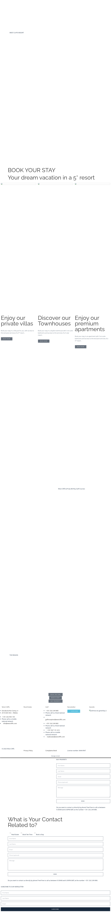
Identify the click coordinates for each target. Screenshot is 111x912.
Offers (31, 53)
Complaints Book (51, 751)
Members (32, 51)
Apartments (33, 26)
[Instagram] (30, 712)
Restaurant (32, 64)
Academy (32, 49)
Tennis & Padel (33, 15)
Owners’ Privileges (35, 33)
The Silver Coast (34, 6)
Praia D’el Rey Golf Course (37, 44)
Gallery (31, 11)
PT (29, 68)
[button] (55, 73)
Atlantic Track (33, 13)
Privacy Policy (28, 751)
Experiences (33, 9)
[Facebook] (26, 712)
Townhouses (33, 29)
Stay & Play (32, 46)
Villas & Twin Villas (35, 24)
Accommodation (34, 55)
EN (30, 66)
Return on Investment (36, 31)
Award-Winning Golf (35, 40)
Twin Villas (32, 57)
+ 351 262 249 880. (90, 810)
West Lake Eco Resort (36, 35)
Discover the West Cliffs (37, 4)
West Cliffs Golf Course (36, 42)
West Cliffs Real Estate (36, 20)
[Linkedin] (35, 712)
